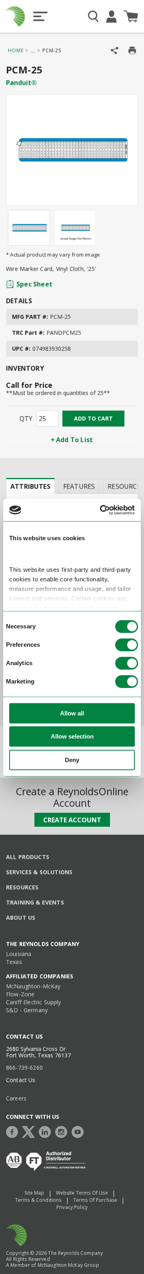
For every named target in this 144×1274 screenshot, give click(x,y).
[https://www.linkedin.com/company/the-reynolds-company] (47, 1131)
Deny (72, 759)
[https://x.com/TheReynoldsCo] (30, 1131)
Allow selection (72, 736)
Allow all (72, 713)
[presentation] (30, 486)
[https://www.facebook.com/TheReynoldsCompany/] (14, 1131)
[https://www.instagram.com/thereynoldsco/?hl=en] (63, 1131)
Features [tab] (79, 486)
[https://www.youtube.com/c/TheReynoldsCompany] (80, 1131)
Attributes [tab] (30, 486)
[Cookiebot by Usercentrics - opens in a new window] (101, 510)
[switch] (126, 644)
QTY (26, 418)
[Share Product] (114, 50)
